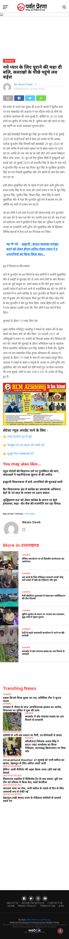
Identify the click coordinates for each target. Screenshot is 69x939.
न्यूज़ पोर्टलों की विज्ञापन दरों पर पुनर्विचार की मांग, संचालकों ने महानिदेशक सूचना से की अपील (31, 472)
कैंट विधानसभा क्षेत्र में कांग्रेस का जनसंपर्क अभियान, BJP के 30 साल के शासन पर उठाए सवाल (32, 491)
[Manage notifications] (60, 931)
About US (12, 902)
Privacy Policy (27, 905)
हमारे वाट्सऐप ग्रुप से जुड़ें (19, 436)
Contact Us (54, 902)
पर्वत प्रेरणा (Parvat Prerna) (39, 919)
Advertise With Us (33, 902)
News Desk (25, 84)
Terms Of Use (47, 905)
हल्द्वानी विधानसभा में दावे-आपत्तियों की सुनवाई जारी (33, 482)
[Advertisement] (34, 843)
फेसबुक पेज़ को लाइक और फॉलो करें (25, 445)
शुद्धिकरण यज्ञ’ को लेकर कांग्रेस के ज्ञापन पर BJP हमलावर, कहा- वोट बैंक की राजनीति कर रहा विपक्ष (32, 501)
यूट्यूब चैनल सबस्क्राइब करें (20, 453)
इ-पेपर (61, 905)
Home (11, 905)
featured (29, 514)
